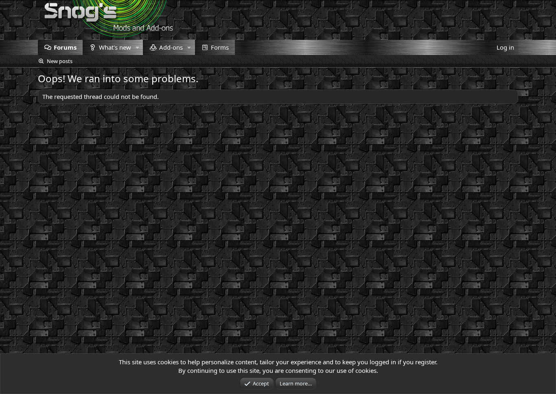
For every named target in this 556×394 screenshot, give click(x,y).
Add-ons (171, 47)
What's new (115, 47)
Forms (220, 47)
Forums (65, 47)
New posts (59, 61)
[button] (137, 47)
